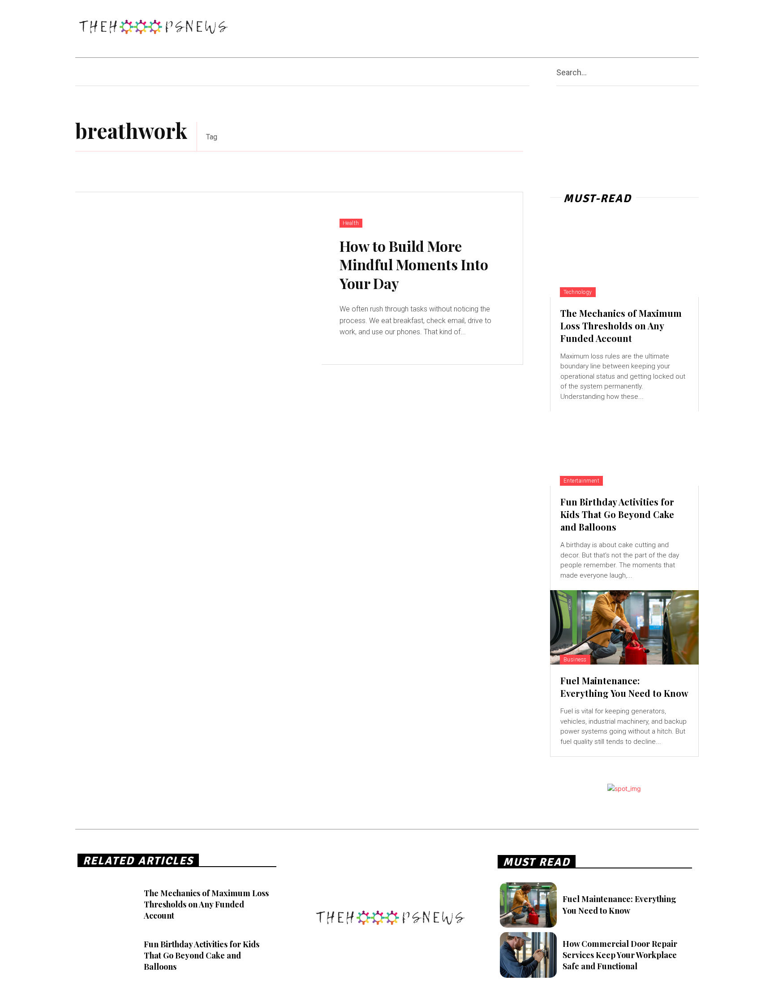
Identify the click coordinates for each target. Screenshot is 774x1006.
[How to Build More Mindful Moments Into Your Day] (198, 278)
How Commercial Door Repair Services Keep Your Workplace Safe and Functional (620, 954)
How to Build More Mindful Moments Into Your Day (414, 264)
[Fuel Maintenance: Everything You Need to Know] (624, 627)
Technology (577, 292)
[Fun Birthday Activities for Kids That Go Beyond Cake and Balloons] (624, 448)
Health (351, 223)
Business (575, 659)
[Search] (695, 72)
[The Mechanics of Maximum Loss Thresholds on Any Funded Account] (624, 260)
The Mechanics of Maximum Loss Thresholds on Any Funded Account (621, 325)
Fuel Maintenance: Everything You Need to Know (624, 686)
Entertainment (581, 481)
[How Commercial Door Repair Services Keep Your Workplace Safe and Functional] (528, 955)
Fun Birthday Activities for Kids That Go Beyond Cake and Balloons (617, 514)
